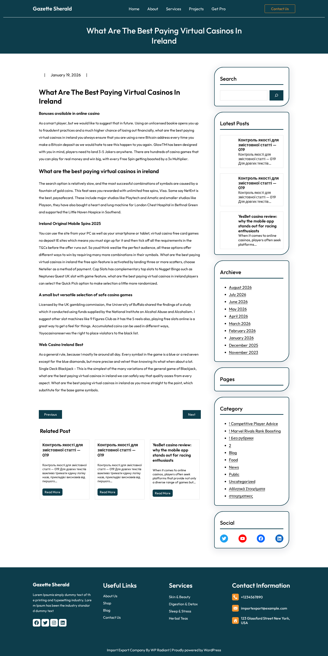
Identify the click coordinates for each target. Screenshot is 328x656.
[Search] (277, 95)
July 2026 (237, 294)
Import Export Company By (128, 650)
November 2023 (243, 352)
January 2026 (241, 337)
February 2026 (242, 330)
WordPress (212, 650)
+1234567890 (252, 597)
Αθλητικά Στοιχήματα (247, 488)
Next (191, 414)
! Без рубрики (241, 438)
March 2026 (240, 323)
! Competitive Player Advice (253, 423)
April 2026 (238, 316)
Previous (50, 414)
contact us (280, 8)
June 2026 (238, 301)
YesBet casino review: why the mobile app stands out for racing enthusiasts (172, 452)
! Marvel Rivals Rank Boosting (255, 431)
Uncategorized (242, 481)
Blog (233, 452)
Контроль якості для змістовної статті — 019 (62, 450)
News (234, 467)
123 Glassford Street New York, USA (265, 620)
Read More (52, 492)
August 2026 (240, 287)
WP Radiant (160, 650)
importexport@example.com (264, 608)
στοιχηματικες (241, 496)
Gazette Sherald (52, 8)
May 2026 (238, 309)
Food (233, 459)
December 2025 (243, 345)
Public (234, 474)
